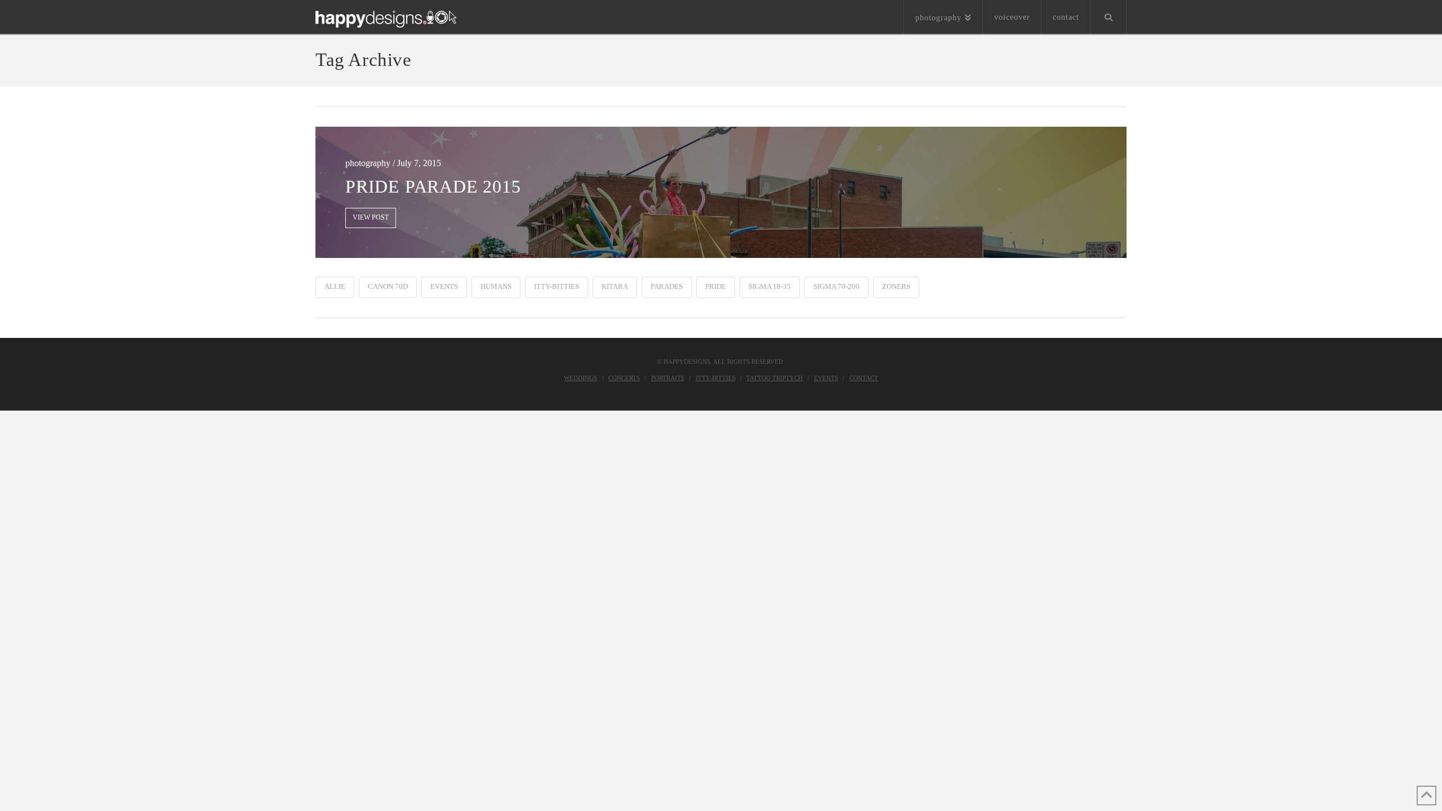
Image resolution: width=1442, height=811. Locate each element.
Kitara (615, 286)
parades (667, 286)
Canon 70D (388, 286)
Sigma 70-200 (836, 286)
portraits (667, 378)
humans (495, 286)
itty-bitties (556, 286)
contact (863, 378)
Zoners (896, 286)
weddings (580, 378)
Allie (334, 286)
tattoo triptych (774, 378)
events (444, 286)
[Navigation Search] (1109, 17)
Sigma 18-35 (770, 286)
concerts (624, 378)
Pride (715, 286)
